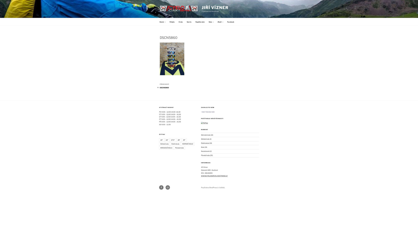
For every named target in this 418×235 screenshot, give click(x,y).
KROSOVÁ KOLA (166, 148)
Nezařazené (205, 151)
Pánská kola (179, 148)
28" (179, 140)
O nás (181, 22)
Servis (189, 22)
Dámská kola (205, 135)
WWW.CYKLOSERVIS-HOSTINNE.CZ (214, 176)
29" (184, 140)
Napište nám (200, 22)
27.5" (173, 140)
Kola (210, 22)
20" (161, 140)
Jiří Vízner (215, 7)
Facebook (230, 22)
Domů (162, 22)
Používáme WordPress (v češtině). (213, 187)
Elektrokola (175, 144)
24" (167, 140)
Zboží (220, 22)
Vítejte (171, 22)
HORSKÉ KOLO (187, 144)
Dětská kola (164, 144)
